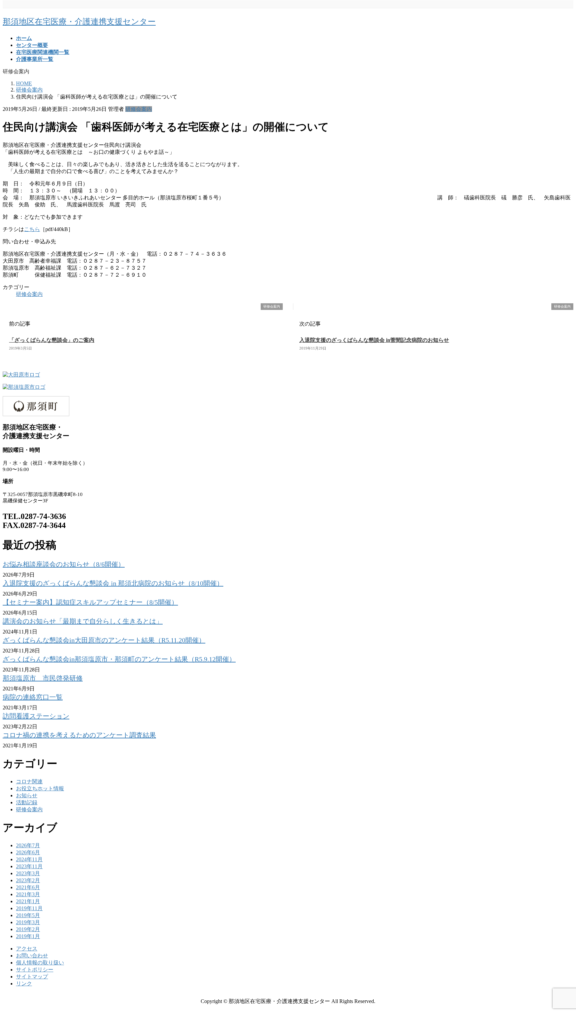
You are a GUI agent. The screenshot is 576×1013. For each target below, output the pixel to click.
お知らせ (26, 795)
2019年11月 (29, 908)
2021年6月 (28, 887)
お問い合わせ (32, 955)
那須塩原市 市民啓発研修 (43, 678)
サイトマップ (32, 976)
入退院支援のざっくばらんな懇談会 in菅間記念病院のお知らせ (374, 340)
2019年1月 (28, 936)
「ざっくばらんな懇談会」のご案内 (51, 340)
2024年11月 (29, 859)
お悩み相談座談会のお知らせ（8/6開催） (64, 564)
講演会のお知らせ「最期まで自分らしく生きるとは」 (83, 621)
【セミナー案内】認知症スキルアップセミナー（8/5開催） (90, 602)
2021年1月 (28, 901)
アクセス (26, 948)
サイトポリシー (34, 969)
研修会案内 (138, 109)
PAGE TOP (557, 976)
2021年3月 (28, 894)
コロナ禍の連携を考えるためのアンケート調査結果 (79, 735)
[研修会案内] (5, 307)
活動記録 (26, 802)
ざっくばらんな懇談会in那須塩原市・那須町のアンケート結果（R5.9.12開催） (119, 659)
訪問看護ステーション (36, 716)
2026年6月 (28, 852)
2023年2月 (28, 880)
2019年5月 (28, 915)
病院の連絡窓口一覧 (33, 697)
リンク (24, 983)
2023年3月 (28, 873)
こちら (32, 229)
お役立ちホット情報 (40, 788)
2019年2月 (28, 929)
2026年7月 (28, 845)
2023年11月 (29, 866)
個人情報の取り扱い (40, 962)
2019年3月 (28, 922)
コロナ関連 (29, 781)
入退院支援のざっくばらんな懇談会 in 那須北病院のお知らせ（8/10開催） (113, 583)
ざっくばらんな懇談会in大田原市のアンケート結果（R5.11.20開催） (104, 640)
